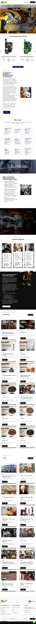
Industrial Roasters (3, 612)
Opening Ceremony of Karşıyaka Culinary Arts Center (9, 476)
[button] (1, 19)
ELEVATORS (22, 353)
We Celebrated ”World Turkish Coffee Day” (8, 519)
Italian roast (22, 440)
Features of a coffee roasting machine (26, 584)
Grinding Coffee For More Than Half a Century (26, 519)
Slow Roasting (23, 332)
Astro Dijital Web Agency (31, 622)
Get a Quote (33, 2)
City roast (22, 418)
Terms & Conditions (8, 622)
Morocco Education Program (26, 475)
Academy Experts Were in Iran (8, 497)
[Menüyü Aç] (33, 6)
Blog (3, 330)
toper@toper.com (27, 610)
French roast (4, 397)
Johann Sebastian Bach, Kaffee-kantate (27, 498)
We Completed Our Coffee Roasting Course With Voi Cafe (8, 563)
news (3, 474)
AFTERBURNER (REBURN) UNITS (8, 375)
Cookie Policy (14, 622)
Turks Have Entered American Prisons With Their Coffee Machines (26, 398)
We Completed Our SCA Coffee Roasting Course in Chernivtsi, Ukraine (26, 563)
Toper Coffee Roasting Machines (6, 541)
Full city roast (5, 440)
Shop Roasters (3, 610)
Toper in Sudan (23, 540)
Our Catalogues (15, 612)
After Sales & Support (16, 607)
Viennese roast (5, 418)
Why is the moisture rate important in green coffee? (7, 584)
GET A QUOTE (33, 618)
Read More (5, 338)
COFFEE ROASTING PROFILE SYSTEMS (8, 354)
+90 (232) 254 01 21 (28, 612)
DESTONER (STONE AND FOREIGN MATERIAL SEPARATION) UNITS (25, 376)
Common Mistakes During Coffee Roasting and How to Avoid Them (8, 333)
